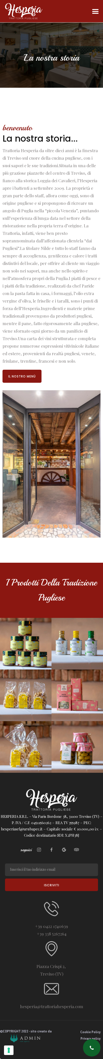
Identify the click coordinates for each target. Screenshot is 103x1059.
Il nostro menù (22, 376)
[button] (95, 11)
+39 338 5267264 (51, 933)
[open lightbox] (26, 643)
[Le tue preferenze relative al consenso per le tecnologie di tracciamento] (9, 1050)
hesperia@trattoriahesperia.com (51, 1006)
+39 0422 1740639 (51, 926)
